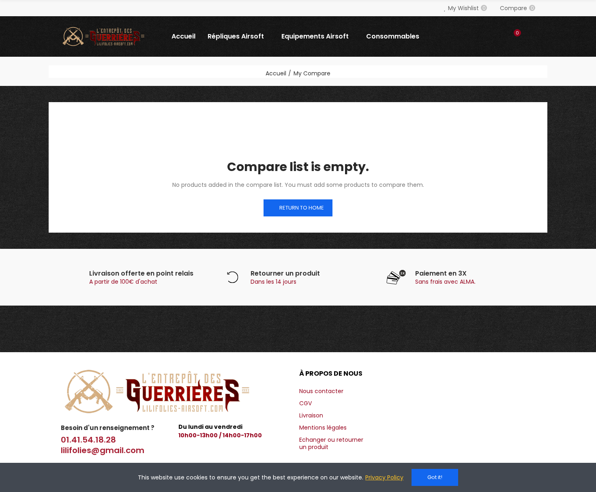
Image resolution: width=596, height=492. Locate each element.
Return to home (301, 208)
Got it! (434, 477)
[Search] (497, 36)
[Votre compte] (531, 36)
